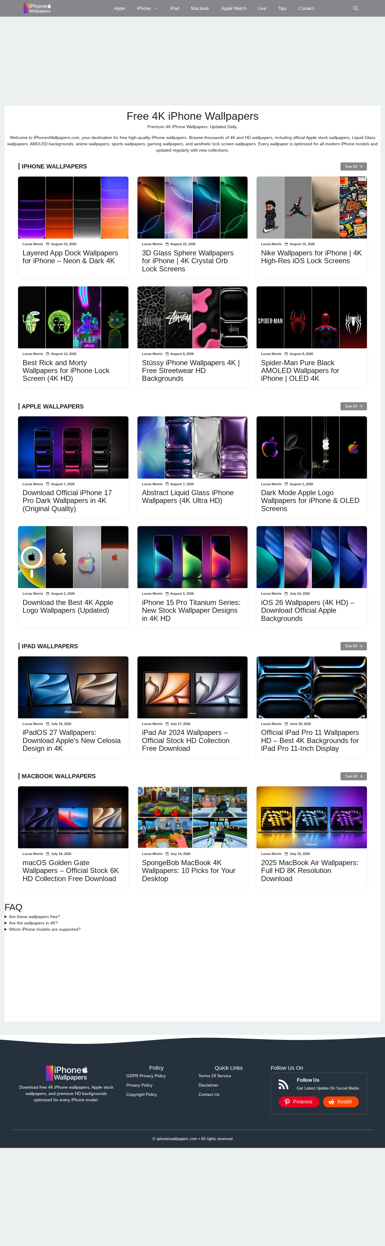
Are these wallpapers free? (34, 916)
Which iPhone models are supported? (45, 929)
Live (262, 8)
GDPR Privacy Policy (146, 1075)
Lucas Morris (33, 244)
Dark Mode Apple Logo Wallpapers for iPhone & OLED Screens (310, 501)
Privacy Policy (139, 1085)
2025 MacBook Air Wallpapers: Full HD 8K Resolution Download (310, 871)
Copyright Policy (141, 1094)
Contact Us (209, 1094)
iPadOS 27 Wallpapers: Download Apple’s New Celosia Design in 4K (72, 740)
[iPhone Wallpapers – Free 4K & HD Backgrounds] (37, 8)
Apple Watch (233, 8)
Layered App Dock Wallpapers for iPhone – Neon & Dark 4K (70, 257)
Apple (119, 8)
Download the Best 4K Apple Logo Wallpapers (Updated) (68, 606)
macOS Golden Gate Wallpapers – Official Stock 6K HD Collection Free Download (71, 871)
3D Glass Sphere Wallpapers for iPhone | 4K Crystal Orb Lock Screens (188, 261)
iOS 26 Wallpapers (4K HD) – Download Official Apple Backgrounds (307, 610)
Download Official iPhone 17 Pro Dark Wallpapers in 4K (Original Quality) (67, 501)
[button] (355, 8)
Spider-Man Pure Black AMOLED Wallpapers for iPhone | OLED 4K (300, 371)
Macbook (200, 8)
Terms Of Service (215, 1075)
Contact (306, 8)
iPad (174, 8)
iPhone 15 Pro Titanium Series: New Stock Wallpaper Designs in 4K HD (191, 610)
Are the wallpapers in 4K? (33, 923)
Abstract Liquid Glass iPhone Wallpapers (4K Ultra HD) (188, 496)
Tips (282, 8)
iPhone (144, 8)
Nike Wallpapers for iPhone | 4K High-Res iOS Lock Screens (311, 257)
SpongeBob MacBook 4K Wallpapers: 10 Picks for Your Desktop (189, 871)
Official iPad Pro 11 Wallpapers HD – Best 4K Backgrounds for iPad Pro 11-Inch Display (310, 740)
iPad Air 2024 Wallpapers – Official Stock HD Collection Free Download (185, 740)
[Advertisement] (185, 61)
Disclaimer (208, 1085)
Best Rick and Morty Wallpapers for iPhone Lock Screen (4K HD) (66, 371)
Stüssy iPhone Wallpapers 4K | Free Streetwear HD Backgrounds (191, 371)
